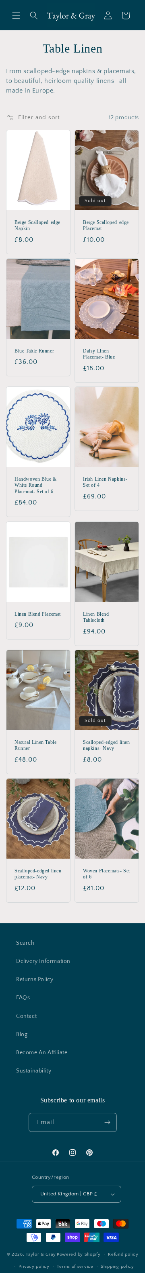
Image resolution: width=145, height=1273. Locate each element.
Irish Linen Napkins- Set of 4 (105, 482)
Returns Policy (34, 979)
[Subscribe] (107, 1122)
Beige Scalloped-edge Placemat (106, 226)
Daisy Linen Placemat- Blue (99, 354)
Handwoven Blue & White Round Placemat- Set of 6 (35, 485)
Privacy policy (34, 1266)
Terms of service (75, 1266)
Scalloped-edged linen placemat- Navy (38, 874)
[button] (16, 15)
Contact (26, 1016)
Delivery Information (43, 961)
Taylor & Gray (41, 1254)
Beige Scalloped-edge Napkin (37, 226)
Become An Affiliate (41, 1052)
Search (25, 943)
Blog (21, 1034)
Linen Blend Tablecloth (96, 617)
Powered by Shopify (79, 1254)
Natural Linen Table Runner (35, 745)
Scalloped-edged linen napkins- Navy (106, 745)
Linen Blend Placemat (37, 613)
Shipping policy (117, 1266)
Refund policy (123, 1254)
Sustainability (33, 1071)
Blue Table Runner (34, 350)
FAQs (23, 997)
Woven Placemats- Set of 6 (106, 874)
